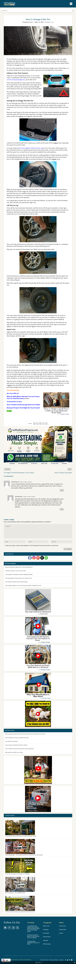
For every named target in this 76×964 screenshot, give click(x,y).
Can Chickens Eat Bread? (11, 741)
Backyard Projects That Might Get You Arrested (23, 408)
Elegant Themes (14, 959)
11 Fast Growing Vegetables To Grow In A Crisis (33, 943)
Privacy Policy (62, 929)
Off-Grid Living (46, 944)
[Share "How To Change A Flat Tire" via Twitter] (37, 423)
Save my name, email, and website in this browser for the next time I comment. (32, 545)
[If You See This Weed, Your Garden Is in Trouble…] (20, 865)
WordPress (28, 959)
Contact (61, 933)
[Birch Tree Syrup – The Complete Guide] (20, 884)
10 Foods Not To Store (14, 402)
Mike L (31, 22)
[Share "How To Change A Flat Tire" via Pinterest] (40, 423)
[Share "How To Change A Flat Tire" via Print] (46, 423)
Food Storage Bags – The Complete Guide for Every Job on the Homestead (24, 855)
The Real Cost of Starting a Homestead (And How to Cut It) (20, 911)
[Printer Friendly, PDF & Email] (9, 411)
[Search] (73, 10)
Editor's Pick (46, 926)
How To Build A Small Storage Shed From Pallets (23, 405)
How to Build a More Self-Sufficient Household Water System (20, 836)
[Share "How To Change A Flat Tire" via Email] (43, 423)
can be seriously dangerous (16, 80)
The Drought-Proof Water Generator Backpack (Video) (19, 574)
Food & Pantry (46, 936)
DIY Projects (46, 933)
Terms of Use (62, 926)
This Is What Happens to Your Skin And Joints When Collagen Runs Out (23, 585)
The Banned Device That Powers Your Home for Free (18, 578)
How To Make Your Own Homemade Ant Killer (17, 737)
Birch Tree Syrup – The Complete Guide (15, 892)
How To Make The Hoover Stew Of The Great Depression (19, 748)
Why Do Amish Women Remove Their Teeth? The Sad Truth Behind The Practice (25, 734)
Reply (61, 490)
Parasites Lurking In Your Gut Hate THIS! (15, 570)
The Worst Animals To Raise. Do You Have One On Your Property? (33, 936)
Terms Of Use (44, 960)
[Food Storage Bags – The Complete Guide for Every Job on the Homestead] (20, 846)
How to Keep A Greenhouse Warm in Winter (16, 745)
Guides (47, 22)
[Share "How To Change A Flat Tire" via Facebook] (34, 423)
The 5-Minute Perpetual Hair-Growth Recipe (16, 582)
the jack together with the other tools (31, 148)
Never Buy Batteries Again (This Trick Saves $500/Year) (19, 567)
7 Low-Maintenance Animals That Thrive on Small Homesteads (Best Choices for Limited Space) (33, 928)
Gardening (45, 929)
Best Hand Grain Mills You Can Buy (14, 752)
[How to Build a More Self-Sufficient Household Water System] (20, 827)
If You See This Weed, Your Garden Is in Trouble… (17, 874)
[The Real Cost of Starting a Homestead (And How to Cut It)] (20, 903)
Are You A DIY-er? (13, 393)
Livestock (45, 940)
